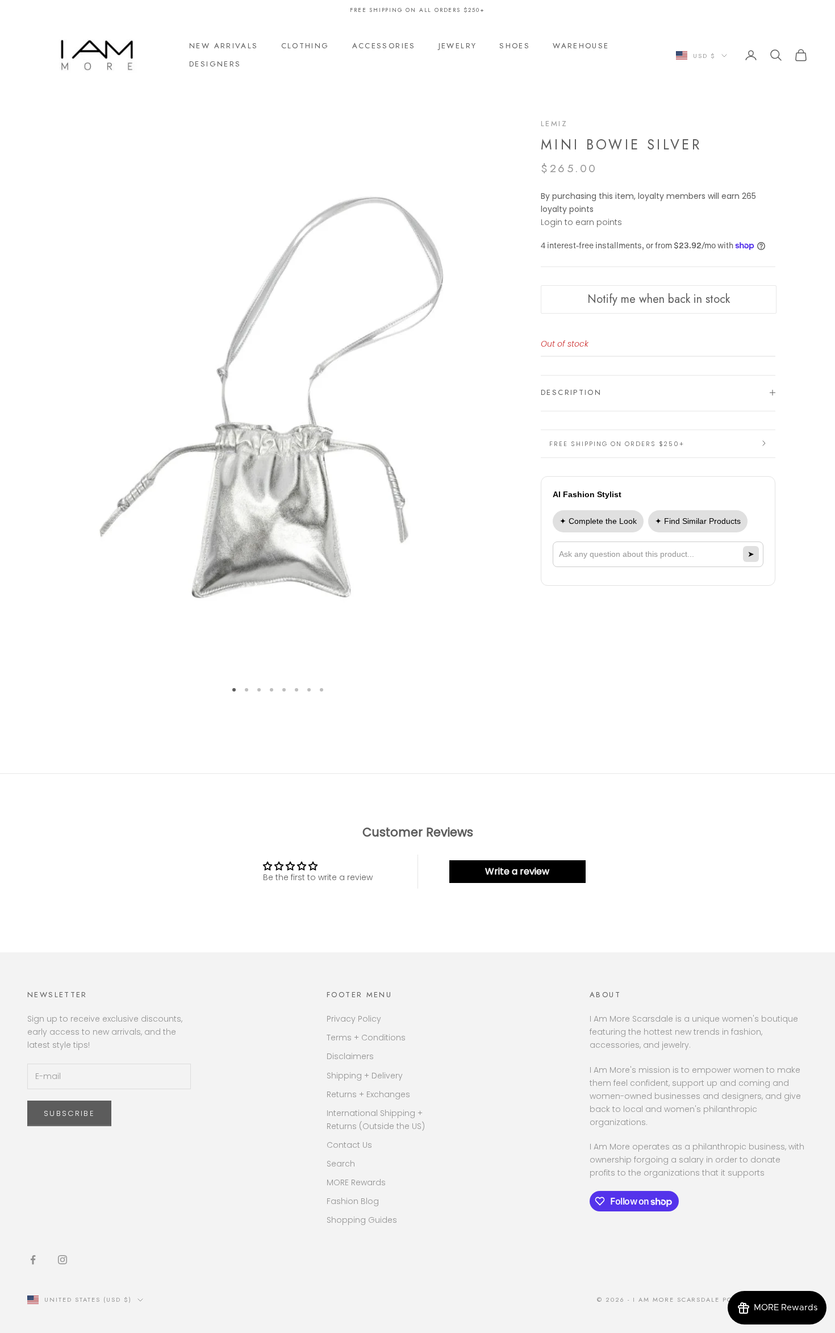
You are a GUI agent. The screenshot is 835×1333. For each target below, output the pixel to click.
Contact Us (349, 1145)
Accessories (384, 45)
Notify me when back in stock (658, 299)
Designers (215, 64)
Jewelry (458, 45)
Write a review (517, 871)
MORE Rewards (356, 1182)
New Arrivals (223, 45)
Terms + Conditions (366, 1037)
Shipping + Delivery (365, 1075)
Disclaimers (350, 1056)
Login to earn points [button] (581, 221)
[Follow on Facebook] (33, 1259)
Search (341, 1163)
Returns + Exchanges (368, 1094)
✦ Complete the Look (598, 521)
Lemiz (554, 123)
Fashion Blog (353, 1201)
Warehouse (581, 45)
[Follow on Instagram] (62, 1259)
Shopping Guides (362, 1220)
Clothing (305, 45)
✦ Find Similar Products (698, 521)
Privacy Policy (354, 1018)
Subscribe (69, 1113)
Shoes (514, 45)
